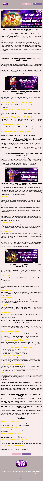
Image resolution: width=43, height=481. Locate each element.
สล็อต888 (33, 96)
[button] (21, 8)
